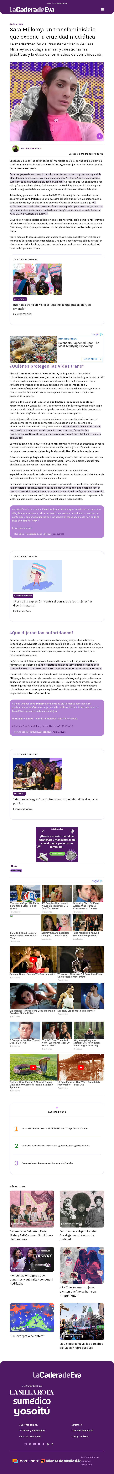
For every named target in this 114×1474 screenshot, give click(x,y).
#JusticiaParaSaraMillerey (26, 726)
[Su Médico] (32, 1400)
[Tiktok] (43, 1444)
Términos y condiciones (32, 1430)
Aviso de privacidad (30, 1436)
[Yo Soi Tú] (32, 1411)
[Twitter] (30, 1444)
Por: (31, 148)
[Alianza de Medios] (60, 1460)
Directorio (77, 1424)
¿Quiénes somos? (28, 1424)
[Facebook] (25, 1444)
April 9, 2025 (58, 534)
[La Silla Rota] (32, 1392)
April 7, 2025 (59, 731)
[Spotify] (48, 1444)
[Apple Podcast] (52, 1444)
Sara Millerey (16, 871)
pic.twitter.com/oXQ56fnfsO (58, 726)
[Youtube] (39, 1444)
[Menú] (102, 10)
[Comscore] (26, 1460)
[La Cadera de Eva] (32, 9)
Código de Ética (79, 1436)
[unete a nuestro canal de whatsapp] (57, 844)
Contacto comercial (82, 1430)
